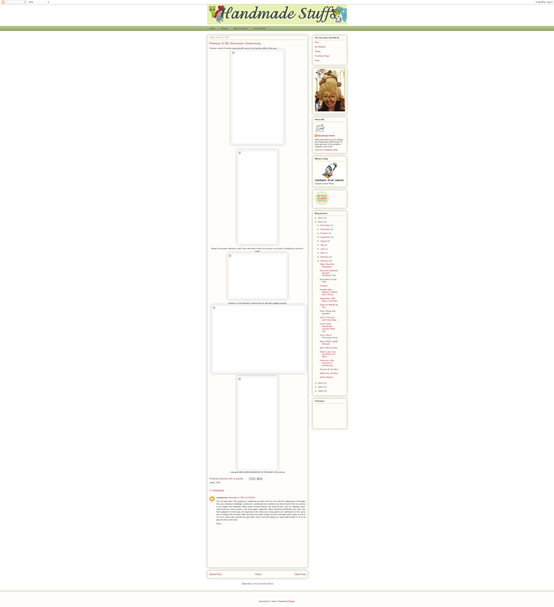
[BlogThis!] (253, 478)
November (325, 229)
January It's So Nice (329, 369)
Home (212, 28)
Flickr (317, 60)
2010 (218, 482)
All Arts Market (326, 377)
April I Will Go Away (328, 348)
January (324, 261)
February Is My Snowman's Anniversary (327, 362)
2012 (320, 218)
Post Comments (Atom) (263, 584)
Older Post (300, 574)
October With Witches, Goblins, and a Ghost (329, 292)
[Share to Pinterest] (261, 478)
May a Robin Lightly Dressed (329, 342)
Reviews (224, 28)
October (324, 233)
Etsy (317, 42)
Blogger (291, 601)
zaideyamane (222, 497)
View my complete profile (326, 150)
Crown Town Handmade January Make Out (327, 327)
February (324, 257)
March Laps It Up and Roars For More (328, 354)
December (325, 225)
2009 (320, 387)
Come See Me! (259, 28)
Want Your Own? (241, 28)
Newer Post (215, 574)
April (322, 253)
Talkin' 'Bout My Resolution (327, 265)
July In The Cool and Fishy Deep (328, 318)
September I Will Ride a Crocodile (328, 299)
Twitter (318, 51)
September (325, 237)
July (322, 245)
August (323, 241)
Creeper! (324, 286)
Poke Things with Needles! (327, 312)
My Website (320, 47)
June (322, 249)
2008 (320, 391)
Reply (218, 523)
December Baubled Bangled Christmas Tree (328, 273)
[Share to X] (255, 478)
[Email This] (250, 478)
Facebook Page (322, 56)
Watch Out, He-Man (329, 373)
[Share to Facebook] (258, 478)
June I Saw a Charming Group (328, 336)
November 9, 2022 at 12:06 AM (242, 497)
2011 (320, 222)
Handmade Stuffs (326, 135)
